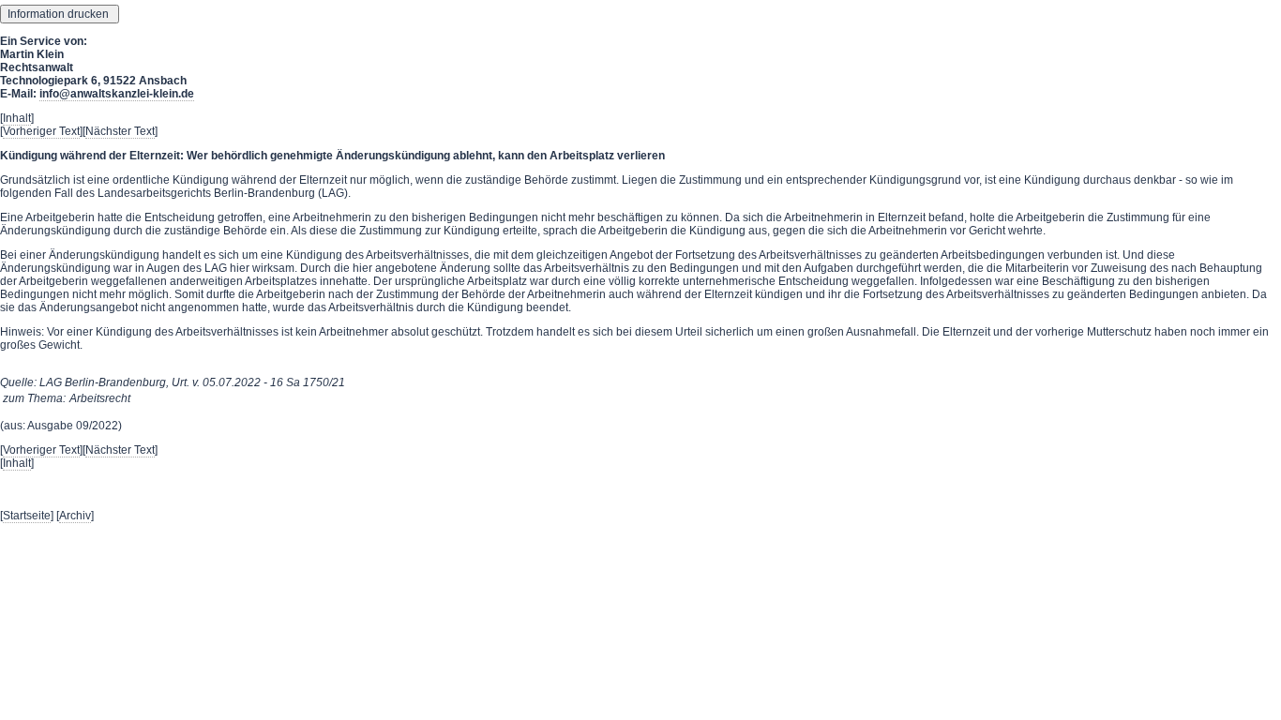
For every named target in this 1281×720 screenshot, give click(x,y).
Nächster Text (120, 131)
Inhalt (17, 118)
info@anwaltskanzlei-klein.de (116, 93)
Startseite (27, 515)
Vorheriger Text (41, 131)
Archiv (75, 515)
